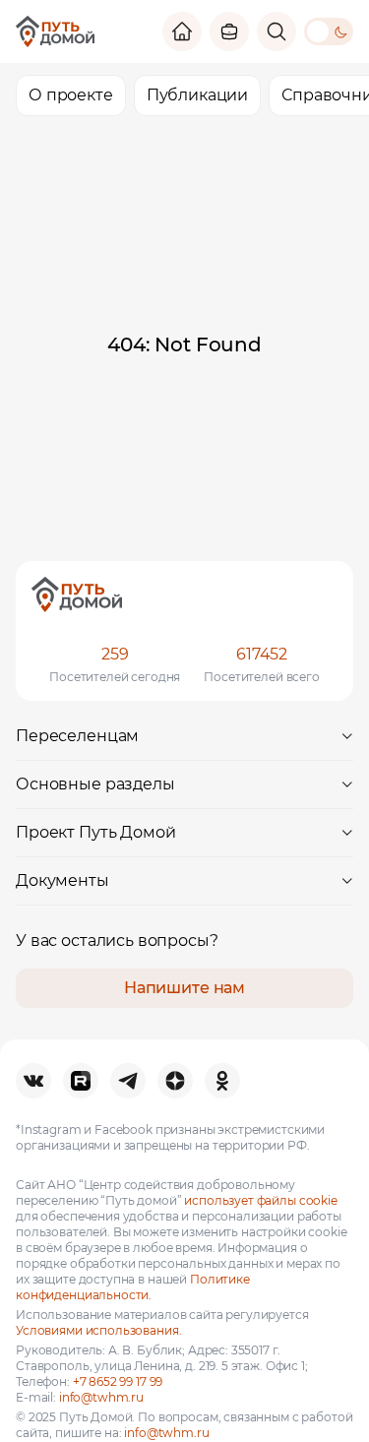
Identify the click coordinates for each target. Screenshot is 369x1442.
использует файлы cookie (261, 1200)
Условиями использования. (98, 1330)
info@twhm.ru (101, 1397)
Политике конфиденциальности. (133, 1287)
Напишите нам (184, 987)
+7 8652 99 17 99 (118, 1381)
